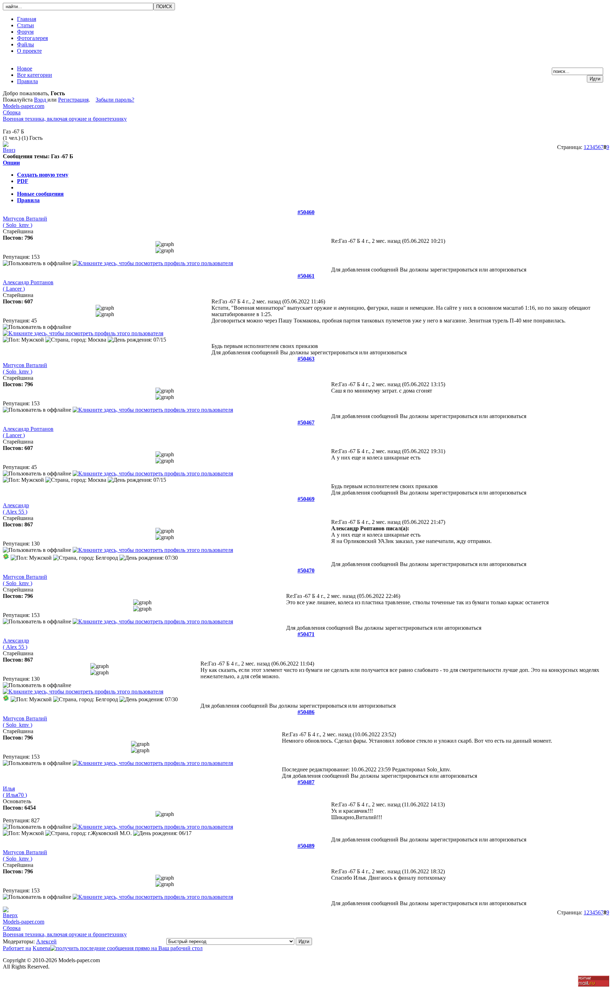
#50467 (306, 422)
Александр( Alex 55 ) (16, 508)
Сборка (12, 112)
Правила (28, 200)
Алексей (46, 941)
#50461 (306, 276)
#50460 (306, 212)
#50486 (306, 712)
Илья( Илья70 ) (15, 792)
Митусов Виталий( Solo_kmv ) (25, 222)
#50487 (306, 782)
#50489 (306, 846)
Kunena (41, 948)
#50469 (306, 499)
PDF (22, 181)
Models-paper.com (23, 106)
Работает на (17, 948)
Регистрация (73, 100)
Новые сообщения (40, 194)
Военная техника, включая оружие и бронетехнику (65, 119)
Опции (11, 163)
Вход (40, 100)
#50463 (306, 359)
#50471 (306, 634)
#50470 (306, 570)
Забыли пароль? (115, 100)
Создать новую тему (42, 175)
